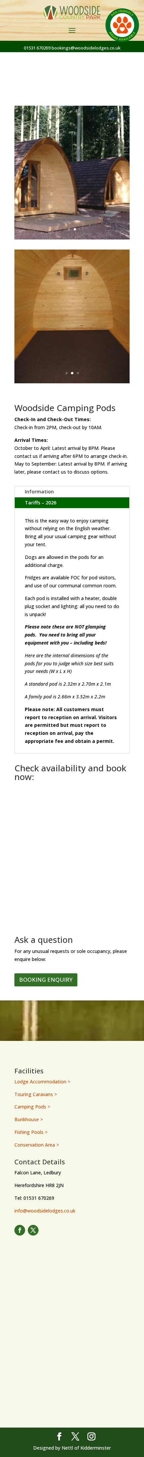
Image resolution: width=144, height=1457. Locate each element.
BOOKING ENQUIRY (46, 979)
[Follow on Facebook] (19, 1230)
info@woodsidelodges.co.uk (44, 1210)
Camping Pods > (32, 1106)
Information (39, 491)
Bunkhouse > (28, 1119)
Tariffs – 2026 (40, 502)
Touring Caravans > (35, 1094)
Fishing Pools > (31, 1132)
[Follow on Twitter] (33, 1230)
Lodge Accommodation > (42, 1081)
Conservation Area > (36, 1145)
